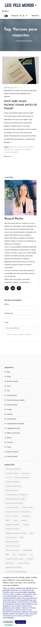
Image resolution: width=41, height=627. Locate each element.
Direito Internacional (12, 482)
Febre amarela (8, 149)
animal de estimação (13, 469)
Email (6, 322)
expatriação (26, 516)
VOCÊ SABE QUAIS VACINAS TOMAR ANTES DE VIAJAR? (20, 105)
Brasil (6, 91)
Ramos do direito (13, 452)
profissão (30, 559)
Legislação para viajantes (15, 423)
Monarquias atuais (12, 542)
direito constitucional (22, 477)
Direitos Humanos (12, 490)
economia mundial (12, 507)
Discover (7, 156)
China (9, 386)
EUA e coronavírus (12, 516)
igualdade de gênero (13, 524)
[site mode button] (5, 16)
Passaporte (23, 554)
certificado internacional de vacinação (21, 147)
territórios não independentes (16, 572)
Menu (6, 11)
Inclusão (26, 524)
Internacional (14, 93)
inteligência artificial (12, 529)
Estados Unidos (12, 405)
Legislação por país (13, 428)
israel (31, 533)
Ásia (8, 372)
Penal (9, 447)
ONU (14, 554)
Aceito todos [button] (20, 622)
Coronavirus (25, 473)
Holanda (10, 414)
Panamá (10, 442)
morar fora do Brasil (12, 546)
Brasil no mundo (14, 91)
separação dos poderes (14, 567)
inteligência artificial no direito (16, 533)
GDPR (8, 520)
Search (34, 15)
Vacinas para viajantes (11, 152)
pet (31, 554)
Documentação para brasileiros (16, 495)
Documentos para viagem (16, 400)
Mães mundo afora (13, 433)
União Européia (12, 456)
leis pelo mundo (11, 537)
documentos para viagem (14, 503)
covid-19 (9, 477)
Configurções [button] (8, 622)
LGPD (22, 537)
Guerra (15, 520)
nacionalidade (27, 550)
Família (9, 409)
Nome (6, 304)
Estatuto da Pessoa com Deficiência (18, 512)
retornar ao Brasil (23, 563)
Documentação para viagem (15, 499)
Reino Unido (10, 563)
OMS (7, 554)
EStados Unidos (27, 507)
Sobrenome (8, 313)
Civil (21, 91)
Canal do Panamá (12, 473)
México (9, 438)
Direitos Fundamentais (13, 486)
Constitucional (12, 395)
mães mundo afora (12, 550)
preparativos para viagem (22, 149)
